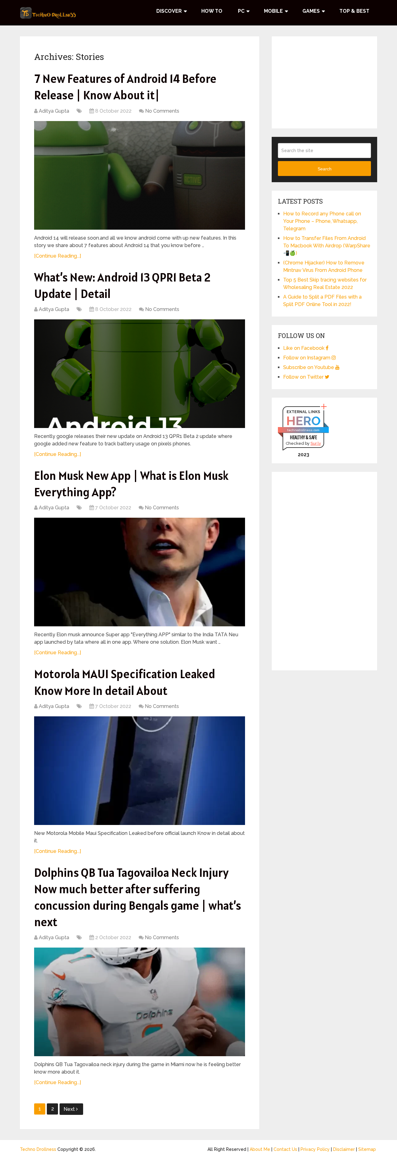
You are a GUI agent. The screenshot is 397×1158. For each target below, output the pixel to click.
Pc (241, 11)
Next (70, 1109)
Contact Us (285, 1149)
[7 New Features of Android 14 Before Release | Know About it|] (139, 175)
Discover (169, 11)
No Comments (162, 111)
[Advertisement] (324, 81)
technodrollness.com (303, 430)
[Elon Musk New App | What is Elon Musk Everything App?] (139, 572)
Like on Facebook (304, 348)
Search (325, 168)
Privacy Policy (315, 1149)
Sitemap (367, 1149)
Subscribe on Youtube (309, 367)
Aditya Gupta (54, 111)
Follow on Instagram (307, 358)
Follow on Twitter (304, 377)
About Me (260, 1149)
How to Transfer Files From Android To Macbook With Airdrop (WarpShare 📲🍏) (326, 245)
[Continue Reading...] (57, 256)
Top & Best (354, 11)
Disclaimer (344, 1149)
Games (311, 11)
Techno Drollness (38, 1149)
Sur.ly (315, 443)
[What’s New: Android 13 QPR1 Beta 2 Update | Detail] (139, 373)
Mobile (273, 11)
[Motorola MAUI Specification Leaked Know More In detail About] (139, 770)
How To (211, 11)
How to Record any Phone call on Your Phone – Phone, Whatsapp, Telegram (322, 221)
